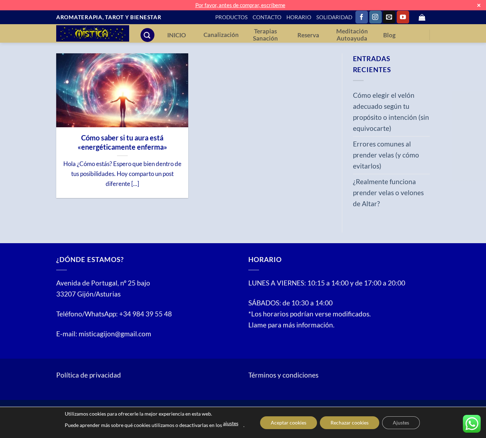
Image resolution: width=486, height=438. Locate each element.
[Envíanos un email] (389, 17)
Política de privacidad (88, 375)
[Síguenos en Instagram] (375, 17)
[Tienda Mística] (92, 33)
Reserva (308, 35)
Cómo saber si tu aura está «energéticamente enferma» (122, 142)
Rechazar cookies (350, 423)
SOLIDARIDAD (334, 17)
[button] (422, 17)
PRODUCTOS (231, 17)
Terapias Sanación (265, 35)
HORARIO (298, 17)
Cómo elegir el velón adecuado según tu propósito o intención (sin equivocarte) (391, 111)
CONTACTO (267, 17)
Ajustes (401, 423)
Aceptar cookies (288, 423)
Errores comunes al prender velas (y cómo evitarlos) (386, 155)
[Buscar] (147, 35)
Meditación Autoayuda (352, 35)
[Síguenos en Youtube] (403, 17)
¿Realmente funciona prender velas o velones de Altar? (388, 192)
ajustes (230, 423)
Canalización (221, 34)
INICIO (176, 35)
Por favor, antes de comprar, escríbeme (240, 5)
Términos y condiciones (283, 375)
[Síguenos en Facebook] (361, 17)
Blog (389, 35)
